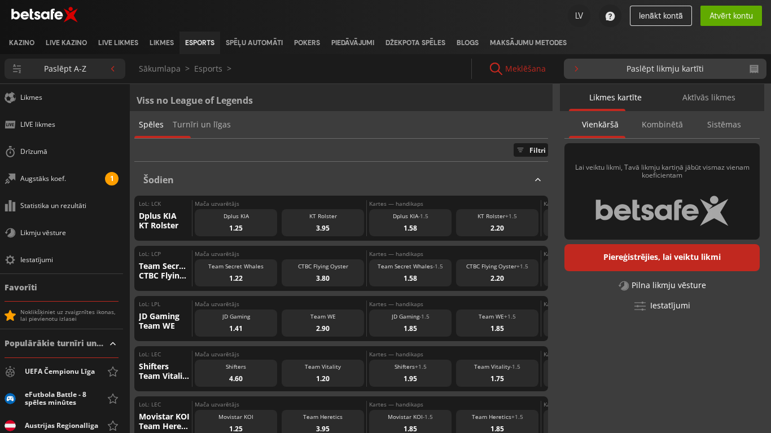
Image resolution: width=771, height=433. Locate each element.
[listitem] (21, 43)
